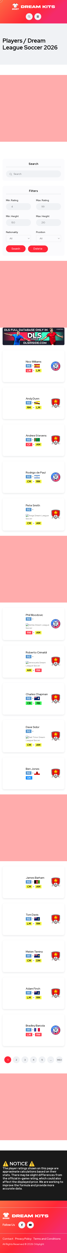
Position (40, 232)
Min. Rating (12, 200)
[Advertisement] (33, 108)
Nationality (12, 232)
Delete (38, 248)
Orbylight (39, 1244)
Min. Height (12, 216)
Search (16, 248)
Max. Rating (42, 200)
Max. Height (42, 216)
